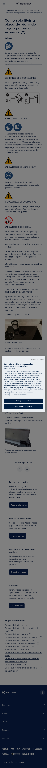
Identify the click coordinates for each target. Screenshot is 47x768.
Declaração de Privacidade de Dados (15, 395)
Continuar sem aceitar (37, 359)
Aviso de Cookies (28, 393)
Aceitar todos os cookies (23, 407)
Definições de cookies (23, 401)
